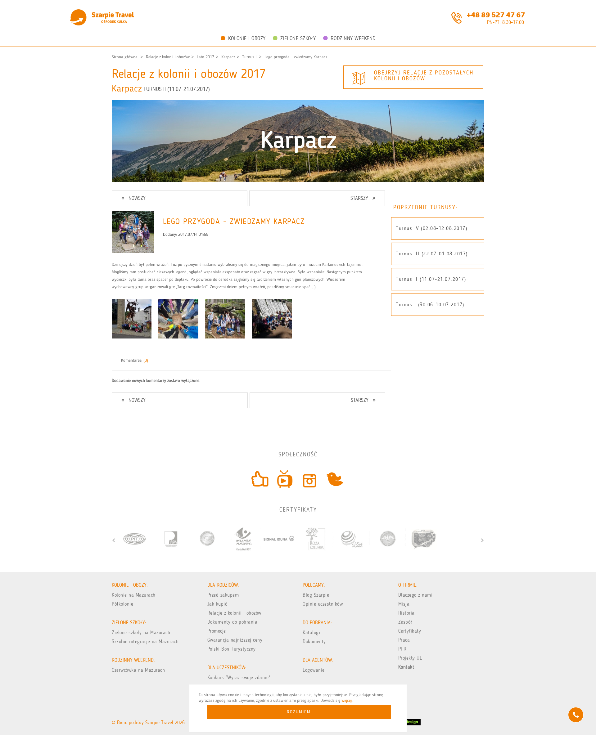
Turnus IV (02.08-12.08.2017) (431, 228)
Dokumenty (314, 641)
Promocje (216, 631)
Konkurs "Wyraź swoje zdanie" (238, 677)
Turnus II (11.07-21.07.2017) (431, 279)
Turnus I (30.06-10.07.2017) (430, 304)
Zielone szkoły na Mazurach (141, 632)
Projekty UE (410, 658)
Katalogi (311, 632)
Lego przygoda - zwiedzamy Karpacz (295, 57)
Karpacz (228, 57)
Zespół (405, 622)
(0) (145, 360)
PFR (402, 649)
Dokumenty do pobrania (232, 622)
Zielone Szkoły (298, 38)
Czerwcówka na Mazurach (138, 670)
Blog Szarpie (316, 595)
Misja (404, 604)
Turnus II (249, 57)
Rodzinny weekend (353, 38)
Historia (406, 613)
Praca (404, 640)
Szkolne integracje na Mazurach (145, 641)
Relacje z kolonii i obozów (168, 57)
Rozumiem (299, 712)
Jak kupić (217, 604)
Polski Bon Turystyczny (231, 649)
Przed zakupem (223, 595)
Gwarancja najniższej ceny (235, 640)
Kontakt (406, 667)
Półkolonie (122, 604)
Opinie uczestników (323, 604)
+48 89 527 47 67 (496, 14)
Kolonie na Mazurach (134, 595)
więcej (346, 700)
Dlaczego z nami (415, 595)
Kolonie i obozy (247, 38)
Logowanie (314, 670)
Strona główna (125, 57)
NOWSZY (137, 198)
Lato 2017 (205, 57)
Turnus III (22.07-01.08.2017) (432, 254)
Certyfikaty (409, 631)
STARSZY (359, 198)
